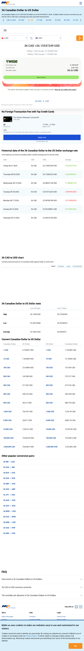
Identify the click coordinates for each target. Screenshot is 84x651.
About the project (7, 617)
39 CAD (58, 20)
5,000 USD (50, 420)
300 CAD (6, 385)
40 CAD (67, 20)
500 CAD (6, 403)
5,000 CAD (7, 420)
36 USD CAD (42, 101)
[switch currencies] (79, 38)
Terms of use (61, 617)
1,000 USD (50, 412)
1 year (68, 266)
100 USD (49, 368)
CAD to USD (11, 20)
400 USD (49, 394)
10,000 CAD (7, 429)
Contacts (32, 617)
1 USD (48, 350)
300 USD (49, 385)
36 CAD (30, 20)
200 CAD (6, 376)
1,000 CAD (7, 412)
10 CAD (6, 359)
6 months (61, 266)
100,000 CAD (8, 438)
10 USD (49, 359)
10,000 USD (50, 429)
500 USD (49, 403)
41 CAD (76, 20)
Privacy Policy (31, 636)
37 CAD (39, 20)
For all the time (77, 266)
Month (53, 266)
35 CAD (21, 20)
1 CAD (5, 350)
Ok (75, 646)
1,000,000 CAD (9, 447)
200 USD (49, 376)
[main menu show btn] (81, 3)
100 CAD (6, 368)
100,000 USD (51, 438)
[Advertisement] (42, 239)
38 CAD (49, 20)
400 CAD (6, 394)
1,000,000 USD (51, 447)
